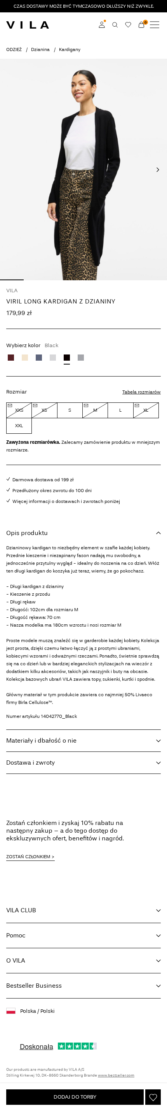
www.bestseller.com (116, 1075)
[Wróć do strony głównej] (27, 24)
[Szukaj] (115, 25)
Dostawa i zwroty (30, 762)
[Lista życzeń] (128, 25)
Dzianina (40, 49)
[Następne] (157, 169)
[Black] (66, 357)
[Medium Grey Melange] (80, 357)
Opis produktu (27, 533)
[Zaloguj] (102, 25)
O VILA (15, 960)
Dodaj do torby (75, 1097)
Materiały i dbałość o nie (41, 740)
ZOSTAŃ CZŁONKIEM (28, 856)
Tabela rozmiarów (141, 392)
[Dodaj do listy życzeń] (153, 1097)
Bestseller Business (34, 985)
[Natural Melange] (24, 357)
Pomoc (16, 935)
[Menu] (154, 25)
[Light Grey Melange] (52, 357)
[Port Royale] (10, 357)
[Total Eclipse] (38, 357)
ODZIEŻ (14, 49)
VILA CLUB (21, 910)
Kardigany (69, 49)
